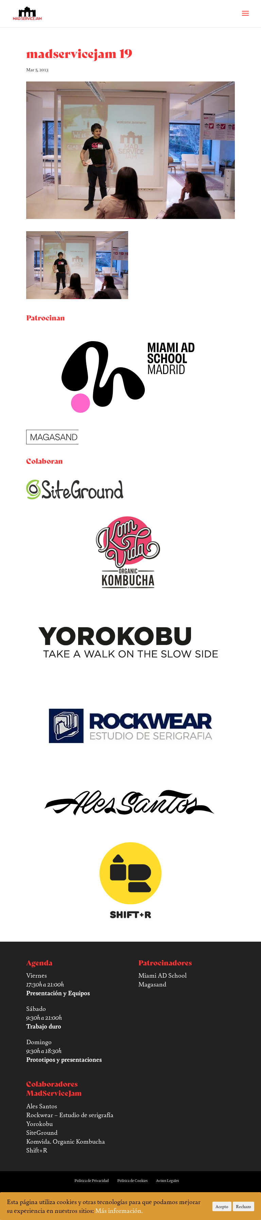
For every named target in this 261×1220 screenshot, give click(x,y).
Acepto (221, 1206)
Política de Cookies (132, 1180)
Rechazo (243, 1206)
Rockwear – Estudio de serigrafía (70, 1115)
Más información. (119, 1210)
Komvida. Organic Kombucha (65, 1141)
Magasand (152, 984)
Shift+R (36, 1150)
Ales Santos (41, 1106)
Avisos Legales (167, 1180)
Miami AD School (162, 975)
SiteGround (41, 1132)
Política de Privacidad (91, 1180)
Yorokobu (39, 1124)
